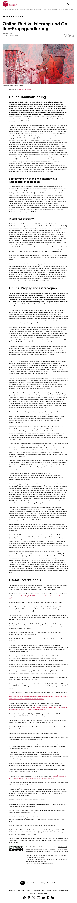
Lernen (4, 9)
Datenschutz (20, 890)
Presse (55, 890)
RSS (43, 890)
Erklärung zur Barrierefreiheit (38, 893)
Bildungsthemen (12, 9)
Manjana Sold (8, 34)
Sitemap (29, 890)
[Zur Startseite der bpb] (10, 6)
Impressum (12, 890)
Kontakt (49, 890)
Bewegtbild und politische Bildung (26, 9)
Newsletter (37, 890)
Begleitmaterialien (52, 9)
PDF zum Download (25, 89)
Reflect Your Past (41, 9)
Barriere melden (63, 890)
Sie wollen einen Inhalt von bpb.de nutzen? (39, 863)
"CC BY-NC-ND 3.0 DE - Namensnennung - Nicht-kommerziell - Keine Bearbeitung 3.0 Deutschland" (47, 849)
